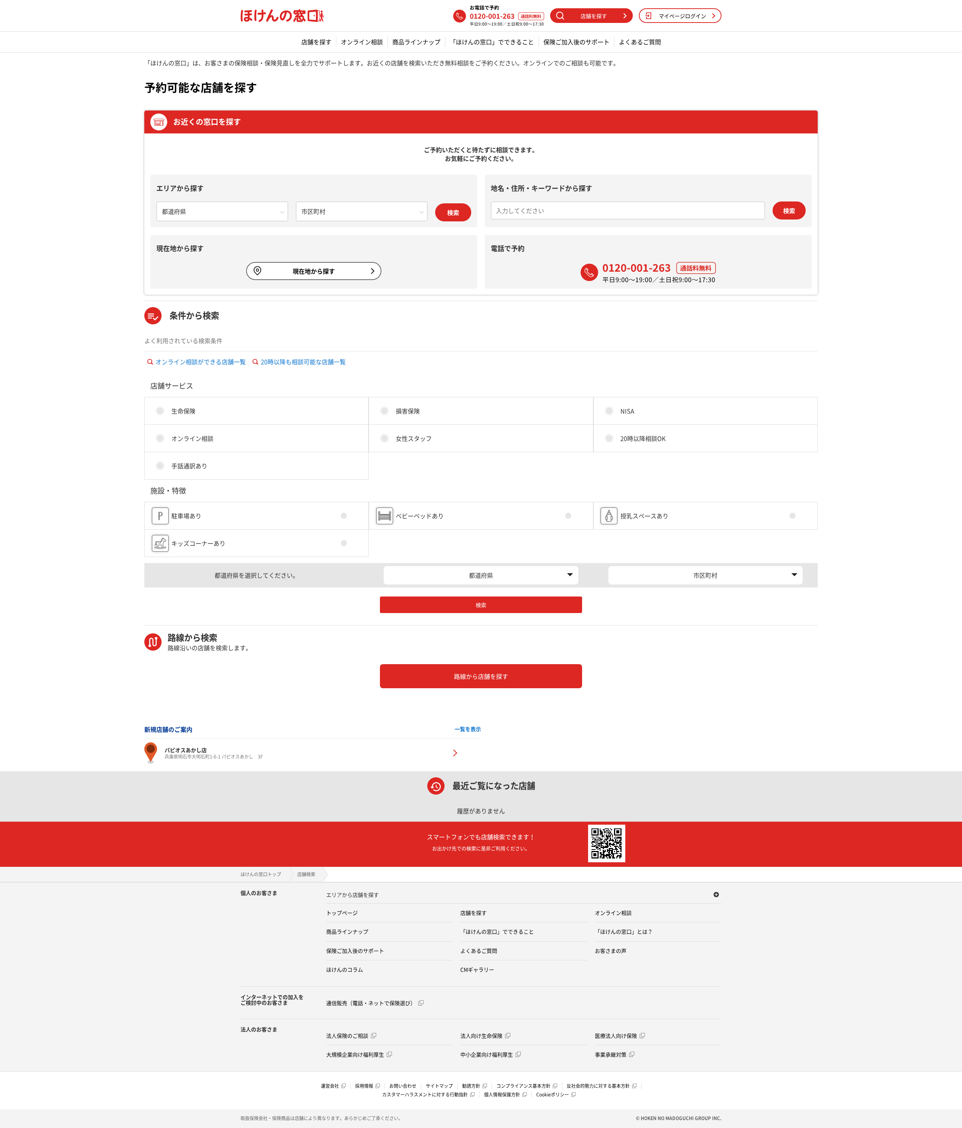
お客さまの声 (610, 950)
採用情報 (364, 1086)
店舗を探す (316, 41)
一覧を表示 (468, 729)
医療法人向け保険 (616, 1035)
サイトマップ (439, 1086)
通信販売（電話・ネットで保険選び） (371, 1003)
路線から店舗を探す (481, 676)
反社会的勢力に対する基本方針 (598, 1086)
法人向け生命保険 (481, 1035)
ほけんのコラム (344, 969)
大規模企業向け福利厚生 (355, 1054)
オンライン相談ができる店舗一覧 (201, 361)
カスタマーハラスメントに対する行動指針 (425, 1094)
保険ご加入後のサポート (576, 41)
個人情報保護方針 (502, 1094)
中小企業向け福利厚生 (486, 1054)
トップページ (342, 912)
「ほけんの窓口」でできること (492, 41)
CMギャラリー (477, 969)
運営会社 (330, 1086)
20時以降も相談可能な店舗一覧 (303, 361)
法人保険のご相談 (347, 1035)
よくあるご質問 (640, 41)
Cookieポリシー (552, 1094)
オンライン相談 (362, 41)
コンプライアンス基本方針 (523, 1086)
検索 (453, 212)
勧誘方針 (471, 1086)
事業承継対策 (610, 1054)
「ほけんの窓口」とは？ (624, 931)
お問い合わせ (402, 1086)
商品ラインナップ (416, 41)
